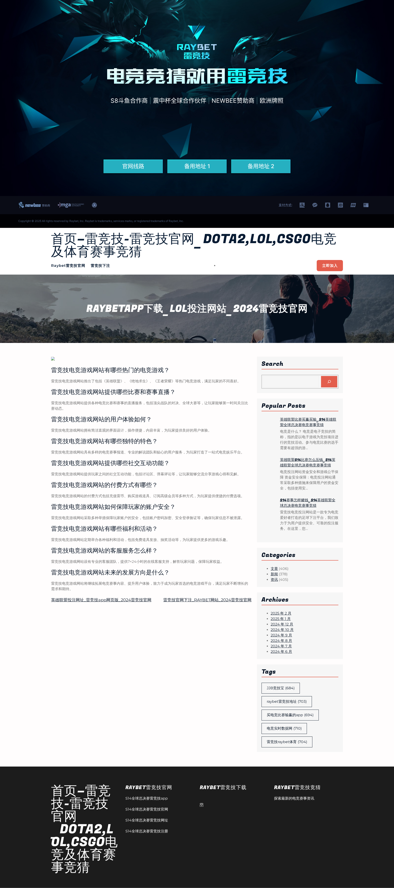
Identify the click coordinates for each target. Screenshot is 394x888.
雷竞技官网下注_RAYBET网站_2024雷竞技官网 (207, 599)
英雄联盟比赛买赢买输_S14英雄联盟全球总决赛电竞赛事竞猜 (308, 422)
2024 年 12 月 (282, 624)
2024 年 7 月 (281, 646)
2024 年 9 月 (281, 635)
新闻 (274, 574)
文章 (274, 568)
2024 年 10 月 (282, 630)
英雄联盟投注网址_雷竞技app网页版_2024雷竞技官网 (101, 599)
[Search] (329, 381)
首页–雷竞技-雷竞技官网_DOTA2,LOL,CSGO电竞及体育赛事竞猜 (194, 245)
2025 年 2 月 (281, 613)
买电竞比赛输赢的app (290, 715)
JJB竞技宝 (281, 688)
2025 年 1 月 (281, 619)
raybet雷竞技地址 (287, 701)
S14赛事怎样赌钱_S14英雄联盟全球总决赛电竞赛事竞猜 (307, 502)
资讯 (274, 579)
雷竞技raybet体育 (287, 742)
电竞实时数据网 (284, 728)
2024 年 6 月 (281, 651)
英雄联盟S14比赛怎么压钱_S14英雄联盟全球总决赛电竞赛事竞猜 (307, 462)
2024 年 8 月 (281, 640)
